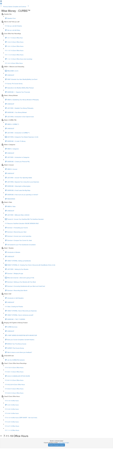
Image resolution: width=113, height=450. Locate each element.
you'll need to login (63, 442)
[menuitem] (1, 4)
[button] (1, 1)
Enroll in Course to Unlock (56, 445)
